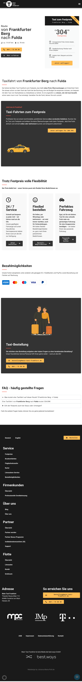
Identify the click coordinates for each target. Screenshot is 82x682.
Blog (6, 509)
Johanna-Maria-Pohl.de (46, 669)
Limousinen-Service (12, 473)
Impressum (30, 636)
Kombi (7, 569)
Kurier (7, 468)
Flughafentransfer (11, 463)
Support (8, 546)
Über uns (8, 514)
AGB (20, 636)
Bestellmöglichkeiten (12, 477)
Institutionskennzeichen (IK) (15, 542)
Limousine (8, 565)
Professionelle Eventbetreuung (16, 496)
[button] (79, 4)
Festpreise (9, 454)
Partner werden (10, 532)
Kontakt (61, 636)
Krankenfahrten (10, 459)
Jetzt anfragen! (62, 63)
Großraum (8, 574)
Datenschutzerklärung (46, 636)
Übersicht (8, 491)
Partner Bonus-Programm (14, 537)
